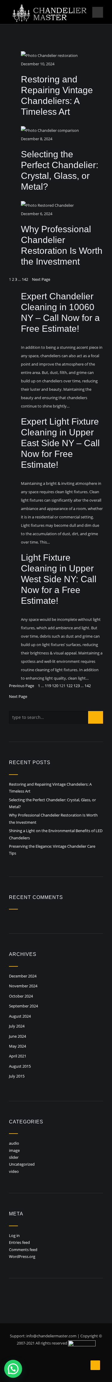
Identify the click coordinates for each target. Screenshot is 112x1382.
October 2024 (21, 996)
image (14, 1150)
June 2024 (17, 1036)
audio (14, 1143)
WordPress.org (22, 1256)
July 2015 (16, 1076)
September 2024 (23, 1006)
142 (25, 279)
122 (69, 685)
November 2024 (23, 986)
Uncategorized (22, 1164)
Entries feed (19, 1242)
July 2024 (16, 1026)
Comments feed (23, 1249)
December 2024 (22, 976)
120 (55, 685)
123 (76, 685)
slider (14, 1157)
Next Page (41, 279)
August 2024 (20, 1016)
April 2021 (17, 1056)
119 (48, 685)
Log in (14, 1235)
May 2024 (17, 1046)
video (14, 1171)
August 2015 (20, 1066)
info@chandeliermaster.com (51, 1336)
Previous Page (21, 685)
